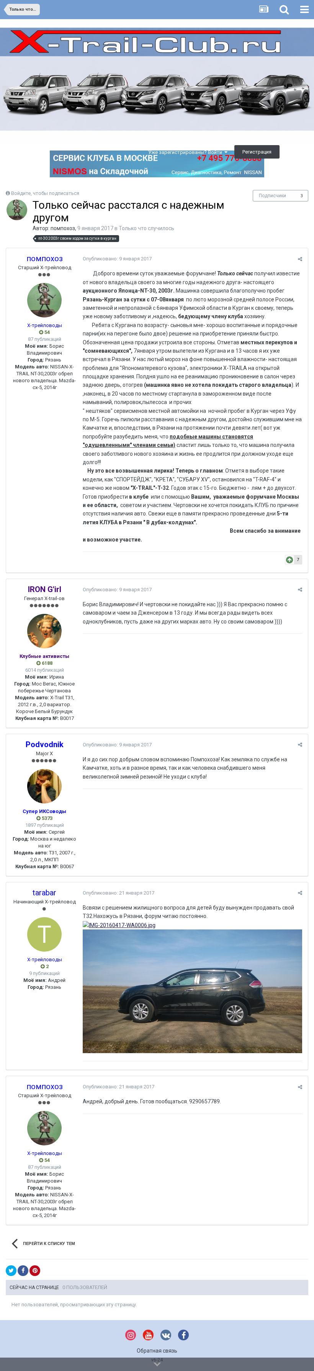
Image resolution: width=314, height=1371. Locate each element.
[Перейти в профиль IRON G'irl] (44, 631)
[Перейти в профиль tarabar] (44, 934)
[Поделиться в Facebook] (23, 1270)
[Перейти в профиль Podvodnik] (44, 786)
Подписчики (272, 195)
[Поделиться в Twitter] (11, 1270)
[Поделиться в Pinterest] (34, 1270)
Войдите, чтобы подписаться (45, 193)
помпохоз (63, 228)
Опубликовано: (117, 259)
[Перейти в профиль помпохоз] (17, 210)
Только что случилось (146, 228)
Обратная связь (157, 1351)
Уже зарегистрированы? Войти (186, 152)
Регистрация (256, 152)
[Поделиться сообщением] (300, 259)
